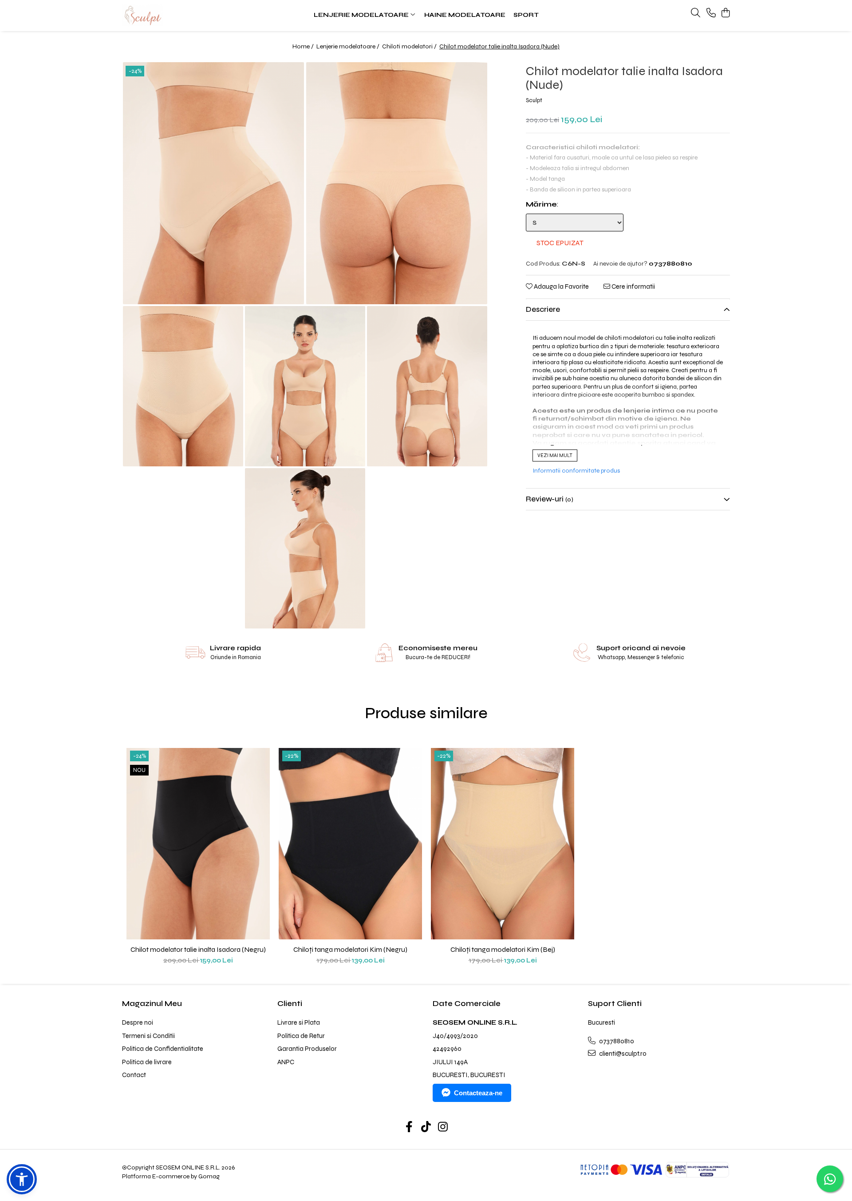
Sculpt (534, 100)
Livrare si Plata (298, 1022)
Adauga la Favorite (560, 286)
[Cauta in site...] (695, 13)
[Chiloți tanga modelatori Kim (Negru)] (350, 844)
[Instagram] (443, 1128)
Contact (134, 1075)
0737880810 (616, 1041)
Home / (303, 46)
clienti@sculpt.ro (622, 1054)
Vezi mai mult (554, 456)
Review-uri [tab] (549, 499)
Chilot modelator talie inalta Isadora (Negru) (198, 949)
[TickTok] (426, 1128)
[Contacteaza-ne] (711, 13)
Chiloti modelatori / (410, 46)
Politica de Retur (301, 1036)
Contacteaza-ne (478, 1093)
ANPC (285, 1062)
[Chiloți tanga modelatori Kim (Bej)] (502, 844)
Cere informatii (632, 286)
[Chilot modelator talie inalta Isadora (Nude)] (213, 183)
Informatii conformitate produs (576, 471)
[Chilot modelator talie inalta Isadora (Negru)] (198, 844)
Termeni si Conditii (148, 1036)
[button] (22, 1179)
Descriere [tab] (543, 309)
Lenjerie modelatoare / (348, 46)
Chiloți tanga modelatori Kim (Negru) (350, 949)
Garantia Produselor (307, 1049)
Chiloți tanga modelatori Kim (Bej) (502, 949)
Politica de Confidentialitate (162, 1049)
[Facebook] (409, 1128)
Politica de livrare (147, 1062)
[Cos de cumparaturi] (725, 13)
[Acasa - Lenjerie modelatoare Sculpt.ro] (177, 15)
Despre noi (137, 1022)
